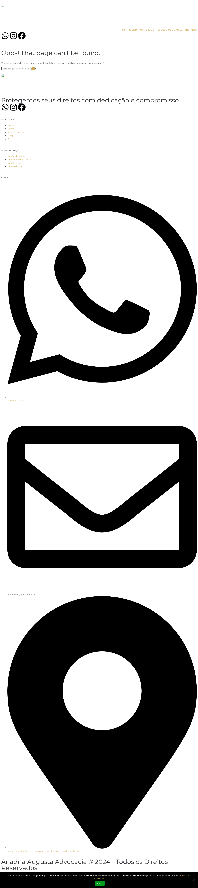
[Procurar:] (16, 68)
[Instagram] (13, 36)
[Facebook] (22, 36)
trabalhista (190, 29)
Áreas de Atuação (154, 29)
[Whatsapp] (5, 36)
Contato (177, 29)
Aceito (100, 883)
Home (126, 29)
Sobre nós (136, 29)
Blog (169, 29)
